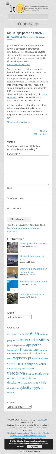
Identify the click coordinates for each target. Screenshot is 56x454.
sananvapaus (40, 358)
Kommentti (13, 153)
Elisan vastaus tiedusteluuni (34, 281)
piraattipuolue (37, 353)
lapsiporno (25, 122)
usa (21, 383)
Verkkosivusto (14, 208)
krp (18, 122)
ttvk (44, 373)
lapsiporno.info (13, 350)
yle (41, 388)
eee (19, 333)
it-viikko (42, 339)
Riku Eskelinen (28, 37)
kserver (21, 345)
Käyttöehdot (36, 433)
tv (48, 373)
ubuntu (11, 378)
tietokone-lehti (28, 368)
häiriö (16, 340)
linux (23, 349)
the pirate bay (14, 368)
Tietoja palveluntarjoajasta (18, 433)
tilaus (28, 373)
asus (9, 334)
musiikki (11, 353)
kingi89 (44, 420)
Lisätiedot (20, 446)
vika (9, 388)
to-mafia (37, 373)
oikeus (25, 353)
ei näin (25, 334)
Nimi (9, 188)
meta (29, 350)
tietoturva (16, 373)
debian (14, 334)
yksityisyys (30, 387)
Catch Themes (34, 451)
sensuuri (16, 363)
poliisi (9, 358)
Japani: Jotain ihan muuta (32, 243)
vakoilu (27, 383)
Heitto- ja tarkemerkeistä (32, 294)
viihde (42, 382)
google (10, 340)
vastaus (34, 382)
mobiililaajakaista (40, 350)
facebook (44, 334)
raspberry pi (22, 358)
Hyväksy (34, 446)
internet (13, 122)
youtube (11, 392)
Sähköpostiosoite (15, 198)
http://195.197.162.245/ (18, 64)
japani (10, 345)
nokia (19, 353)
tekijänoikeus (35, 364)
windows (16, 388)
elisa (34, 333)
